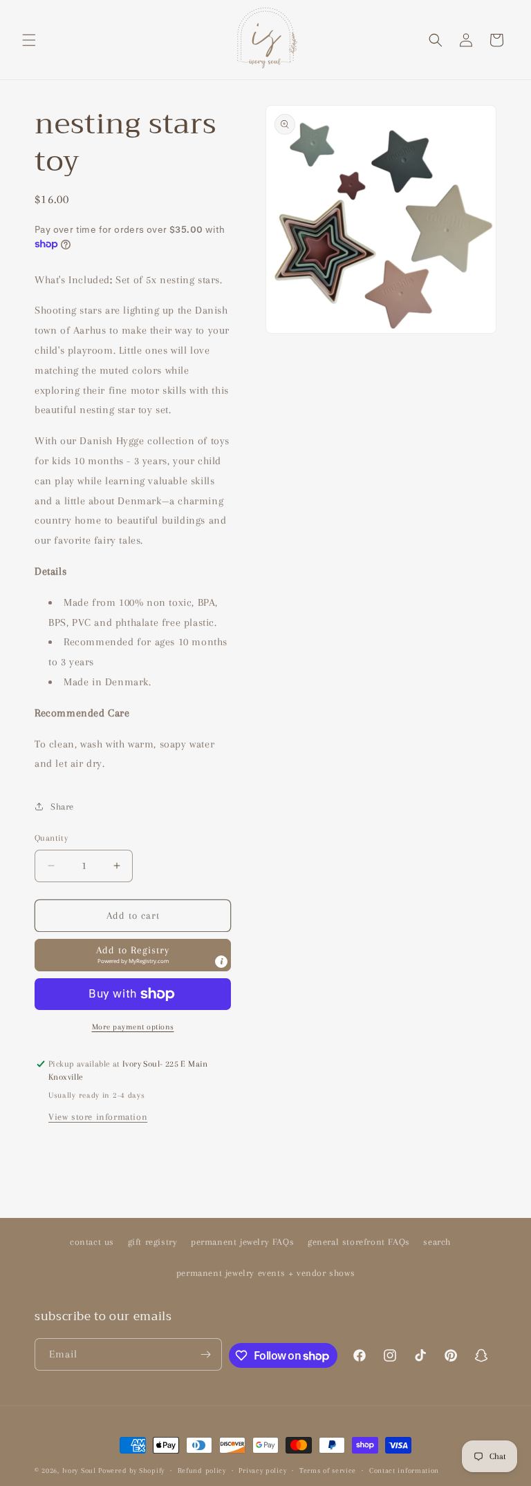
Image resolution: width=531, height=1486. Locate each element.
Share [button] (62, 806)
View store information (97, 1117)
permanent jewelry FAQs (242, 1242)
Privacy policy (262, 1470)
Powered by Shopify (131, 1470)
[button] (29, 40)
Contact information (404, 1470)
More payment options (133, 1026)
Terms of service (327, 1470)
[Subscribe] (206, 1354)
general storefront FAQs (359, 1242)
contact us (92, 1242)
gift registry (153, 1242)
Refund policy (202, 1470)
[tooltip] (221, 961)
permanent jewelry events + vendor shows (265, 1273)
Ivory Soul (79, 1470)
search (437, 1242)
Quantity (51, 838)
